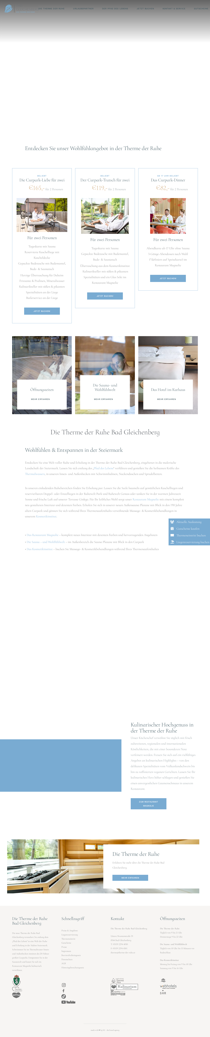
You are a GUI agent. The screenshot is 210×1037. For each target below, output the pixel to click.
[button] (189, 521)
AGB (63, 963)
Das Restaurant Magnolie (42, 535)
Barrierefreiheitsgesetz (71, 955)
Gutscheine (66, 942)
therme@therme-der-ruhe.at (123, 952)
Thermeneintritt (68, 938)
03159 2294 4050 (120, 944)
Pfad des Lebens (103, 468)
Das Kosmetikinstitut (40, 549)
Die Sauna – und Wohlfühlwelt (46, 542)
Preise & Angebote (69, 930)
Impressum (66, 951)
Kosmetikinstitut (46, 516)
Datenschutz (66, 959)
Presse (64, 947)
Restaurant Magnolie (146, 499)
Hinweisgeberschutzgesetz (72, 967)
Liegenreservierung (69, 934)
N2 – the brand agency (111, 1030)
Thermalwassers (35, 474)
